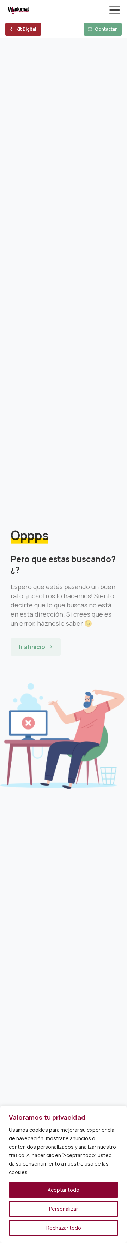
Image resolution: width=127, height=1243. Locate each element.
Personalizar (63, 1208)
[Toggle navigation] (115, 10)
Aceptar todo (63, 1189)
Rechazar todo (63, 1227)
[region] (63, 1174)
